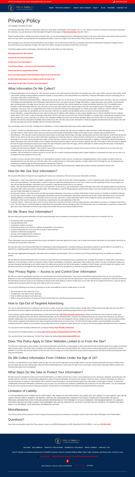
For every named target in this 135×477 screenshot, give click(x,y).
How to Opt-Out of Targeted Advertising (22, 70)
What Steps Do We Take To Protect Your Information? (28, 83)
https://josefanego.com (71, 32)
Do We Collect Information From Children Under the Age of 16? (31, 79)
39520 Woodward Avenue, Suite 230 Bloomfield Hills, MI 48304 (75, 456)
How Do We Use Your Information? (21, 58)
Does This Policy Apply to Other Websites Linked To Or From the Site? (34, 75)
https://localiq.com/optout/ (64, 327)
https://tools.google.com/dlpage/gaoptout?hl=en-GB (61, 332)
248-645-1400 (106, 424)
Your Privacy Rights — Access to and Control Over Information (31, 66)
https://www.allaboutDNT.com (69, 336)
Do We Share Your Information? (20, 62)
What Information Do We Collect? (20, 53)
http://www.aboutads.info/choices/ (72, 314)
